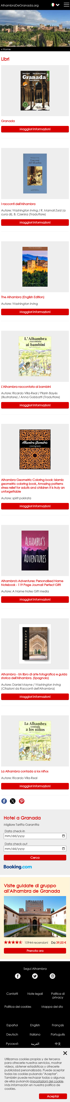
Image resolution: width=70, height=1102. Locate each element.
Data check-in (15, 831)
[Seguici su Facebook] (18, 976)
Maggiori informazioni (35, 129)
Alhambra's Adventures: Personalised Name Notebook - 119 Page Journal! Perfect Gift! (32, 583)
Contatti (12, 994)
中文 (58, 1044)
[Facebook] (4, 801)
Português (58, 1034)
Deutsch (12, 1034)
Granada (8, 121)
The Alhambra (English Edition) (22, 297)
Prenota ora (35, 951)
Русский (12, 1044)
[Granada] (35, 90)
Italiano (35, 1034)
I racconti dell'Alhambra (18, 204)
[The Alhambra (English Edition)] (35, 266)
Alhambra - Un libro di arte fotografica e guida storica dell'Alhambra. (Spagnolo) (34, 676)
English (35, 1025)
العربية (35, 1044)
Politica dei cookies (17, 1006)
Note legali (35, 994)
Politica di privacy (58, 995)
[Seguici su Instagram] (52, 976)
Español (12, 1025)
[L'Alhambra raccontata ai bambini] (35, 356)
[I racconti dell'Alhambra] (35, 173)
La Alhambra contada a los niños (24, 771)
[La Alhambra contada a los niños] (35, 741)
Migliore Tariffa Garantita (21, 824)
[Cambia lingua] (53, 5)
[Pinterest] (21, 801)
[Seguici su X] (35, 976)
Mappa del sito (52, 1006)
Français (58, 1025)
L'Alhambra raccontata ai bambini (26, 387)
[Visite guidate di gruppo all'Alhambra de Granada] (35, 916)
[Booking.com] (18, 867)
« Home (6, 49)
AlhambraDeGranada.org (20, 5)
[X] (13, 801)
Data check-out (16, 844)
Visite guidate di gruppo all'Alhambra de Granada (32, 888)
